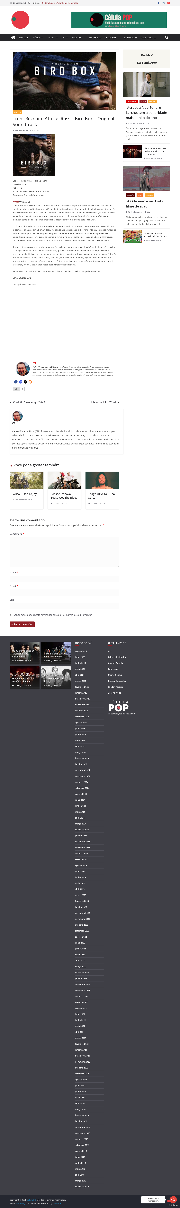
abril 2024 (80, 817)
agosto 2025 (81, 722)
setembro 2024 (82, 788)
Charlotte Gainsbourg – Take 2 (29, 402)
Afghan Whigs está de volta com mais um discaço (54, 678)
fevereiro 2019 (82, 1186)
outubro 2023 (81, 853)
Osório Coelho (115, 675)
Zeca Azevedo (114, 692)
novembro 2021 (82, 990)
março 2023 (80, 895)
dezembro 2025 (82, 698)
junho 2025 (80, 734)
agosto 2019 (81, 1151)
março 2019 (80, 1180)
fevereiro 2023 (82, 901)
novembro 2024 (82, 776)
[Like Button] (16, 389)
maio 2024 (80, 812)
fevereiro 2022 (82, 972)
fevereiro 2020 (82, 1115)
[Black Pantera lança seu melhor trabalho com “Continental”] (132, 153)
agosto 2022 (81, 936)
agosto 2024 (81, 794)
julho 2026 (80, 657)
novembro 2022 (82, 919)
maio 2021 (80, 1026)
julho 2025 (80, 728)
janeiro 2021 (81, 1049)
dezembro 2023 (82, 841)
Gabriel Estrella (115, 663)
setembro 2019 (82, 1145)
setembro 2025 (82, 716)
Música (36, 37)
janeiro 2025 (81, 764)
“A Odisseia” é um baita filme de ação (144, 203)
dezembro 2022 (82, 913)
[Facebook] (16, 382)
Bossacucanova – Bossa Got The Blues (63, 495)
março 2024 (80, 823)
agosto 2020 (81, 1079)
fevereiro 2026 (82, 687)
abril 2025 (80, 746)
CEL (37, 130)
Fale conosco (148, 37)
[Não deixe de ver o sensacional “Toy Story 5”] (132, 237)
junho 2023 (80, 877)
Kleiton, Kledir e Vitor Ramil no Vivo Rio (60, 3)
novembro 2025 (82, 704)
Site (12, 599)
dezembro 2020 (82, 1055)
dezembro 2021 (82, 984)
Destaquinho (132, 101)
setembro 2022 (82, 930)
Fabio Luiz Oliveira (117, 657)
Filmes (51, 37)
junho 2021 (80, 1020)
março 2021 (80, 1038)
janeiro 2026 (81, 692)
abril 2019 (80, 1174)
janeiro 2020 (81, 1121)
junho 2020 (80, 1091)
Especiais (23, 37)
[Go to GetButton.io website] (173, 1205)
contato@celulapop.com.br (123, 713)
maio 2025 (80, 740)
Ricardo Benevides (117, 681)
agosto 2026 (81, 651)
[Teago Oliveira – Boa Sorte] (102, 473)
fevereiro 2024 (82, 829)
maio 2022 (80, 954)
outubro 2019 (81, 1139)
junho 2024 (80, 805)
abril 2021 (80, 1032)
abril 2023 (80, 889)
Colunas (76, 37)
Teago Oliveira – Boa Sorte (101, 495)
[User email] (30, 382)
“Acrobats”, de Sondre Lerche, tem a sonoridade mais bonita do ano (146, 112)
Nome (14, 572)
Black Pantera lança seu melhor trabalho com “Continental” (155, 151)
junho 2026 (80, 663)
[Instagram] (20, 382)
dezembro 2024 (82, 770)
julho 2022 (80, 942)
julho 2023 (80, 871)
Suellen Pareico (115, 687)
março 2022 (80, 966)
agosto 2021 (81, 1008)
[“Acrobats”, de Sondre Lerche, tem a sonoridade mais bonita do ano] (146, 84)
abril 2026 (80, 675)
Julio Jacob (113, 669)
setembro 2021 (82, 1002)
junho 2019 (80, 1163)
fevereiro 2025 (82, 758)
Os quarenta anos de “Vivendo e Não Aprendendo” (23, 653)
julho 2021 (80, 1014)
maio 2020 (80, 1097)
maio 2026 (80, 669)
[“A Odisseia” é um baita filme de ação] (146, 178)
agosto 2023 (81, 865)
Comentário (17, 533)
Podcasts (111, 37)
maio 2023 (80, 883)
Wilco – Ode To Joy (25, 494)
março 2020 (80, 1109)
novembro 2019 (82, 1133)
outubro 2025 (81, 710)
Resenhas (17, 112)
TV (63, 37)
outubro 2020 (81, 1067)
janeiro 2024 (81, 835)
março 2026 (80, 681)
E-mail (14, 586)
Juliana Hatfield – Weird (103, 402)
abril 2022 (80, 960)
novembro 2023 (82, 847)
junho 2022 (80, 948)
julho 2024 (80, 800)
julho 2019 (80, 1157)
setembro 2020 (82, 1073)
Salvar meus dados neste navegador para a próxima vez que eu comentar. (53, 614)
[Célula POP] (13, 37)
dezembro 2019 (82, 1127)
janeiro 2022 (81, 978)
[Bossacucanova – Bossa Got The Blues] (64, 473)
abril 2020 (80, 1103)
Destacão (130, 195)
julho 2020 (80, 1085)
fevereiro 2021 (82, 1044)
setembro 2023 (82, 859)
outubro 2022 (81, 924)
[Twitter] (25, 382)
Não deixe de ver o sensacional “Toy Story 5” (155, 235)
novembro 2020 (82, 1061)
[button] (41, 38)
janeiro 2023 (81, 907)
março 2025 (80, 752)
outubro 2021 (81, 996)
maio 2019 (80, 1169)
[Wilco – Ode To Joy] (26, 473)
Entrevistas (95, 37)
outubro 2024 (81, 782)
